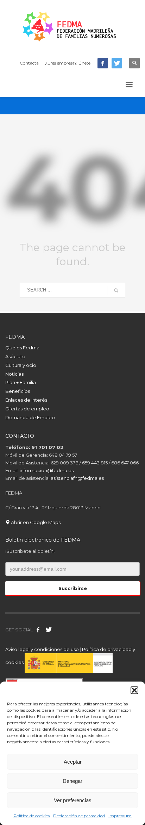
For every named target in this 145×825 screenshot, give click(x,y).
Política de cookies (31, 815)
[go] (116, 290)
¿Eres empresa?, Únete (67, 63)
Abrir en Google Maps (35, 522)
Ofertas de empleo (27, 408)
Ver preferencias (73, 800)
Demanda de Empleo (30, 417)
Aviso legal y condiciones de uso (42, 649)
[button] (134, 690)
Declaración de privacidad (79, 815)
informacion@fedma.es (47, 470)
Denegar (72, 781)
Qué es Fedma (22, 347)
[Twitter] (117, 63)
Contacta (29, 63)
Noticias (14, 374)
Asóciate (15, 356)
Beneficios (17, 391)
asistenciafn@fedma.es (77, 478)
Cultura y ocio (20, 365)
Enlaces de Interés (26, 400)
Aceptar (73, 762)
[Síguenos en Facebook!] (38, 629)
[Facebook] (102, 63)
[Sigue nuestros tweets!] (48, 629)
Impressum (120, 815)
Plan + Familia (20, 382)
